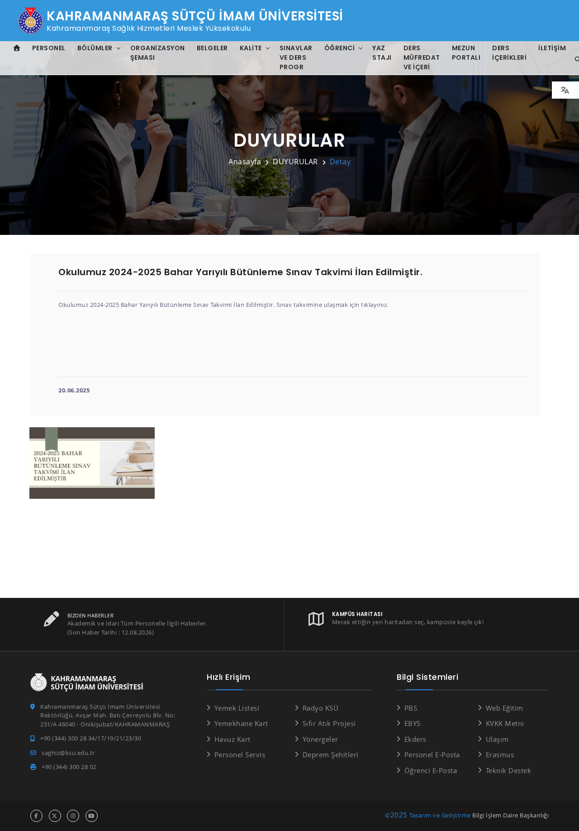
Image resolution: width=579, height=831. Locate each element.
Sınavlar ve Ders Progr (296, 57)
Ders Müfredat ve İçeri (421, 57)
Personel (49, 48)
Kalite (251, 48)
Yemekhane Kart (241, 723)
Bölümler (95, 48)
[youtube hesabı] (91, 815)
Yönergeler (320, 739)
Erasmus (500, 754)
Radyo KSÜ (320, 707)
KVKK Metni (505, 723)
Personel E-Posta (432, 754)
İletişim (552, 48)
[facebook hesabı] (36, 815)
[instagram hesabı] (73, 815)
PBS (410, 707)
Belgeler (212, 48)
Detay (340, 162)
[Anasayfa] (17, 48)
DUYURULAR (295, 162)
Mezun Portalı (466, 52)
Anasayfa (244, 162)
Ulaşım (497, 739)
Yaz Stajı (382, 52)
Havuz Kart (232, 739)
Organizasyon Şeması (157, 52)
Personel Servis (239, 754)
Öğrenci (339, 48)
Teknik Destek (508, 770)
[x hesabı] (55, 815)
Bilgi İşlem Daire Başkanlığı (510, 815)
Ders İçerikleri (509, 52)
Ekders (415, 739)
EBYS (412, 723)
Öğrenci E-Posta (430, 770)
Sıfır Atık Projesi (329, 723)
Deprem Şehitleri (331, 754)
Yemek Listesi (236, 707)
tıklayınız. (375, 305)
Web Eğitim (504, 707)
